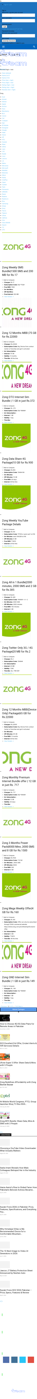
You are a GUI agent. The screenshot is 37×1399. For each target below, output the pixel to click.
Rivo (3, 201)
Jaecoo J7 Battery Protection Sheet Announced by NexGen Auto (16, 1271)
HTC (3, 139)
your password (6, 24)
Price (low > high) (7, 80)
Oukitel (4, 184)
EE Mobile (5, 125)
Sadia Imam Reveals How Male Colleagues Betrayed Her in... (17, 1342)
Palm (3, 187)
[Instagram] (15, 1397)
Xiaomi (4, 225)
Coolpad (4, 120)
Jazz (3, 149)
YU (3, 227)
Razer (4, 194)
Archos (4, 106)
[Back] (2, 8)
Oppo (4, 182)
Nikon (4, 175)
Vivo (3, 220)
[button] (3, 46)
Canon (4, 116)
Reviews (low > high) (8, 90)
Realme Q (5, 199)
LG (3, 161)
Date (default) (6, 73)
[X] (24, 1397)
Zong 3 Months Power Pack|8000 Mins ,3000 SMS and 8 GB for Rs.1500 (18, 846)
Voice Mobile (6, 222)
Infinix (4, 147)
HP (3, 137)
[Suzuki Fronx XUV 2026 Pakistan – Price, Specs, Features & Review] (18, 1284)
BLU (3, 113)
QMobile (4, 192)
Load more (5, 1352)
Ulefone (4, 218)
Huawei (4, 142)
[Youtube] (33, 1397)
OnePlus (4, 180)
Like (6, 1357)
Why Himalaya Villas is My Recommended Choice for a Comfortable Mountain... (12, 1231)
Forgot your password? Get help (12, 29)
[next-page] (2, 1132)
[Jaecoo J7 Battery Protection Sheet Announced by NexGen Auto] (18, 1264)
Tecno (4, 211)
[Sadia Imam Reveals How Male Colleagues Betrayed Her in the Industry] (18, 1161)
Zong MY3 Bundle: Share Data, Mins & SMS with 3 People (17, 1122)
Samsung (5, 203)
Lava (3, 156)
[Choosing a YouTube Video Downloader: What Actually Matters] (18, 1142)
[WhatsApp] (28, 1397)
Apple (4, 104)
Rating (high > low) (8, 85)
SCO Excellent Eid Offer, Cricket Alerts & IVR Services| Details (18, 1044)
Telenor (4, 213)
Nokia (4, 177)
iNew (3, 144)
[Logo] (13, 58)
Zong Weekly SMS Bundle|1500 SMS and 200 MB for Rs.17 (17, 271)
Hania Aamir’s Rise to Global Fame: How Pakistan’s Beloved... (17, 1348)
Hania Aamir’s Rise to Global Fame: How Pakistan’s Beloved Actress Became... (18, 1188)
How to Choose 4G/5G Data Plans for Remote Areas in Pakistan (17, 1025)
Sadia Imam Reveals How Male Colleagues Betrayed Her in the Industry (18, 1169)
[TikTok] (19, 1397)
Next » (21, 1006)
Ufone (4, 215)
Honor (4, 135)
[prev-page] (0, 1132)
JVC (3, 151)
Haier (3, 132)
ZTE (3, 229)
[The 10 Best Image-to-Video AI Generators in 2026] (18, 1245)
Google (4, 130)
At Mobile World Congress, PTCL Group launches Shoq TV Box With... (18, 1102)
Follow (14, 1357)
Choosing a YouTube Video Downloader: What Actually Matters (18, 1149)
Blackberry (5, 111)
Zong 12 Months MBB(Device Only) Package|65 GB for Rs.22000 (19, 713)
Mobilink (4, 170)
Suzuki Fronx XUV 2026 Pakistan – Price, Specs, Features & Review (16, 1291)
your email (5, 38)
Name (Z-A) (6, 78)
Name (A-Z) (6, 75)
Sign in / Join (8, 5)
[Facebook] (10, 1397)
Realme (4, 196)
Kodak (4, 154)
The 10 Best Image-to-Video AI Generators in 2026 (14, 1252)
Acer (3, 97)
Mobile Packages (11, 1315)
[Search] (34, 46)
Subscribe (31, 1357)
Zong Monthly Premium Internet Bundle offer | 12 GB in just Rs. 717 (19, 781)
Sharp (4, 206)
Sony (3, 208)
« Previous (3, 1006)
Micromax (5, 165)
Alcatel (4, 99)
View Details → (9, 296)
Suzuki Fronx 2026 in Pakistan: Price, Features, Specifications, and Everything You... (18, 1209)
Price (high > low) (7, 82)
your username (7, 18)
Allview (4, 101)
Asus (3, 109)
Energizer (5, 128)
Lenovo (4, 158)
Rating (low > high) (8, 87)
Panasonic (5, 189)
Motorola (5, 173)
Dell (3, 123)
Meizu (4, 163)
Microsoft (5, 168)
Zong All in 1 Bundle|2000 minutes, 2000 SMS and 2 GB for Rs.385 (19, 586)
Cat (3, 118)
